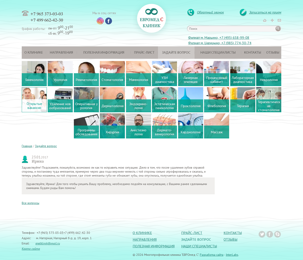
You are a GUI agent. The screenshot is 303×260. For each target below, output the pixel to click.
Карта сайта (31, 249)
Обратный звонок (210, 12)
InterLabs (232, 255)
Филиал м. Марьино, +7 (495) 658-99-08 (218, 37)
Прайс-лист (144, 53)
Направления (61, 53)
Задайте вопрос (176, 53)
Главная (27, 146)
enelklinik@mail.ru (47, 243)
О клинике (33, 53)
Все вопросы (30, 203)
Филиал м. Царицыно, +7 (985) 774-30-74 (219, 43)
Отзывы (272, 53)
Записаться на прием (265, 12)
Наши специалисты (218, 53)
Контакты (252, 53)
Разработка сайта (211, 255)
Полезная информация (103, 53)
